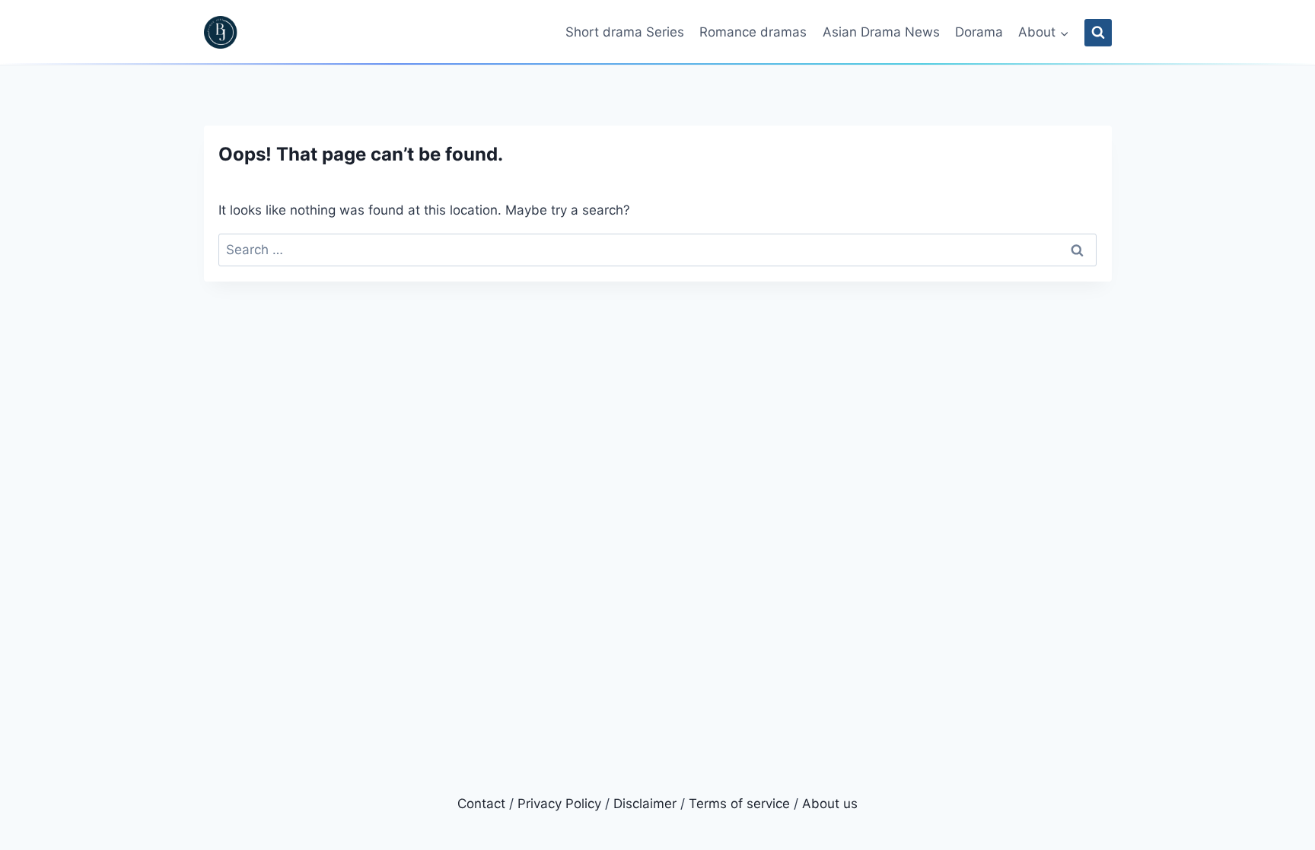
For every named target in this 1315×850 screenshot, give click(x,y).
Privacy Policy (559, 803)
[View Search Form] (1098, 32)
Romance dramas (753, 32)
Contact (481, 803)
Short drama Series (624, 32)
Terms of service (739, 803)
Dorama (979, 32)
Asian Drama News (881, 32)
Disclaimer (645, 803)
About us (830, 803)
